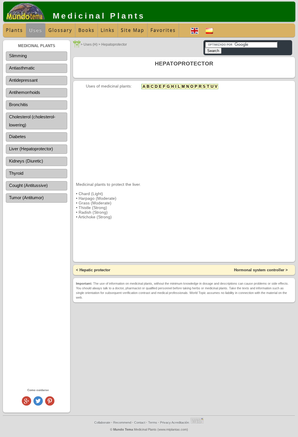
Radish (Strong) (93, 212)
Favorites (163, 30)
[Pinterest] (49, 404)
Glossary (60, 30)
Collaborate (102, 422)
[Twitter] (38, 404)
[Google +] (26, 404)
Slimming (18, 55)
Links (108, 30)
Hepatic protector (94, 270)
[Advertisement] (36, 295)
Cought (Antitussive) (28, 185)
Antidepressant (23, 80)
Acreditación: (181, 422)
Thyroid (16, 173)
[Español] (209, 30)
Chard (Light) (91, 193)
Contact (139, 422)
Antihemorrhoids (24, 92)
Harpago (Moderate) (97, 198)
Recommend (122, 422)
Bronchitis (18, 104)
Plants (14, 30)
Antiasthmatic (22, 67)
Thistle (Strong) (93, 207)
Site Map (132, 30)
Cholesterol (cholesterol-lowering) (32, 120)
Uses (35, 30)
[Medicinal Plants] (77, 46)
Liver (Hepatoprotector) (31, 148)
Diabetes (17, 136)
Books (86, 30)
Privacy (165, 422)
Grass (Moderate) (95, 203)
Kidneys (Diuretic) (26, 160)
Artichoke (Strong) (95, 217)
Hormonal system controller (259, 270)
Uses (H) (90, 44)
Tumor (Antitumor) (26, 197)
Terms (152, 422)
